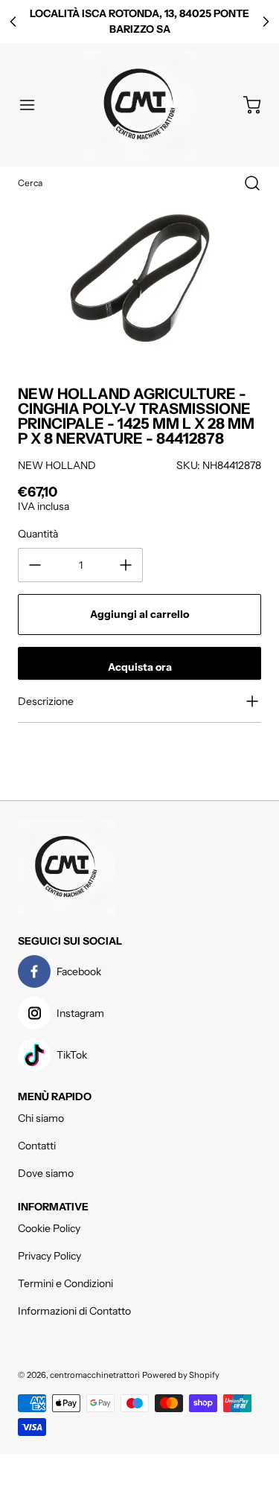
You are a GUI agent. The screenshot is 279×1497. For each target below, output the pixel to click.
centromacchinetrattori (95, 1375)
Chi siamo (41, 1118)
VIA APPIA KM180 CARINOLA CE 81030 (140, 21)
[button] (34, 105)
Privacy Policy (49, 1256)
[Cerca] (244, 183)
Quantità (38, 533)
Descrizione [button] (46, 701)
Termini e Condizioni (65, 1283)
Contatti (37, 1145)
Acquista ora (140, 667)
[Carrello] (244, 105)
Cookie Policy (49, 1228)
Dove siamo (46, 1173)
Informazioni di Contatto (74, 1311)
